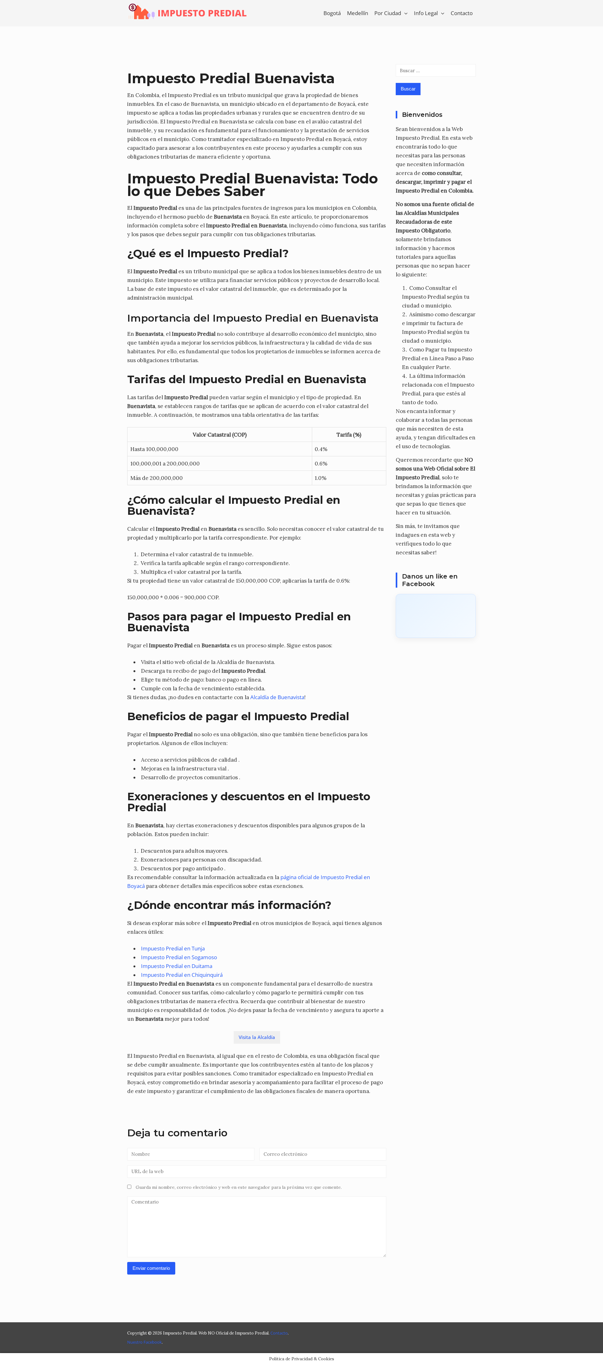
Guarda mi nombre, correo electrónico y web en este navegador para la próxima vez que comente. (239, 1187)
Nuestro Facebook (144, 1342)
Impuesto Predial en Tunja (173, 948)
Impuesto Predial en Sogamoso (179, 957)
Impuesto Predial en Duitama (176, 966)
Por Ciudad (387, 13)
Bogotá (332, 13)
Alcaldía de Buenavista (277, 697)
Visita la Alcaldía (257, 1037)
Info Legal (426, 13)
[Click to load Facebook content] (436, 616)
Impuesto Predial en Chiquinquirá (182, 974)
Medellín (357, 13)
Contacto (462, 13)
